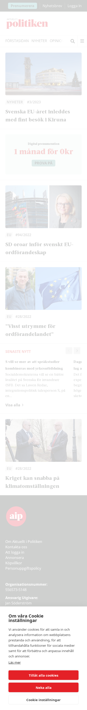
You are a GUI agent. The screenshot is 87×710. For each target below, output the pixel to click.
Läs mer (14, 662)
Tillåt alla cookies (43, 675)
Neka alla (44, 687)
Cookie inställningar (43, 700)
